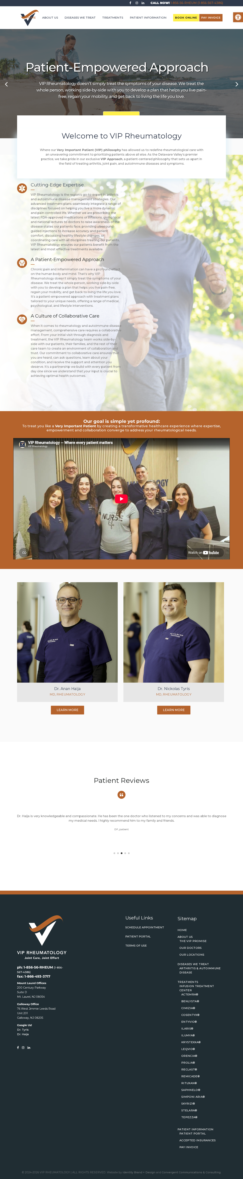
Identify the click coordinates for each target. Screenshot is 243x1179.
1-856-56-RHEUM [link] (183, 3)
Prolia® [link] (188, 1062)
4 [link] (125, 853)
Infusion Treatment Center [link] (196, 988)
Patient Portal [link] (192, 1133)
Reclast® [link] (189, 1069)
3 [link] (121, 853)
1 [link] (114, 853)
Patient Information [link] (196, 1129)
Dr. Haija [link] (23, 1034)
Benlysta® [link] (190, 1001)
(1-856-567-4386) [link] (210, 3)
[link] (238, 17)
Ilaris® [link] (187, 1028)
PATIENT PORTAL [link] (138, 936)
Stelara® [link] (189, 1110)
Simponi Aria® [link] (193, 1096)
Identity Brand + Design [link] (139, 1172)
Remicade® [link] (190, 1076)
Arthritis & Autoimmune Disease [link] (200, 970)
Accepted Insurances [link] (197, 1140)
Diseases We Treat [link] (193, 964)
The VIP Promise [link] (193, 941)
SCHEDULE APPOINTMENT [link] (144, 927)
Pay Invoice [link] (188, 1147)
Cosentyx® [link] (190, 1015)
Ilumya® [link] (188, 1035)
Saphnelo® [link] (190, 1090)
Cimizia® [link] (188, 1008)
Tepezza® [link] (189, 1117)
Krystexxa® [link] (191, 1042)
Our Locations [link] (191, 954)
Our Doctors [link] (190, 948)
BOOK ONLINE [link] (186, 17)
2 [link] (118, 853)
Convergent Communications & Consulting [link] (191, 1172)
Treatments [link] (188, 982)
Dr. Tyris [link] (23, 1029)
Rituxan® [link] (189, 1083)
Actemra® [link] (189, 994)
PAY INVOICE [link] (211, 17)
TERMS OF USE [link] (136, 945)
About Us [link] (185, 937)
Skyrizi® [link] (188, 1103)
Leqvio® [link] (188, 1049)
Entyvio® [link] (189, 1021)
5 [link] (129, 853)
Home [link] (182, 930)
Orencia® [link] (189, 1056)
